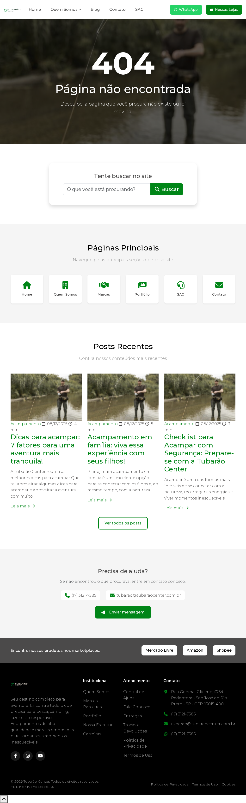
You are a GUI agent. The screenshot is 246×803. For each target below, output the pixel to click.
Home (35, 9)
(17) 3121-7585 (84, 595)
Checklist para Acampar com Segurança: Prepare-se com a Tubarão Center (199, 453)
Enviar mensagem (127, 612)
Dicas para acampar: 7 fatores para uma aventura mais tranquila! (45, 449)
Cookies (228, 784)
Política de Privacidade (170, 784)
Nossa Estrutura (99, 725)
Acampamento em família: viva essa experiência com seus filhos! (119, 449)
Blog (95, 9)
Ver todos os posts (123, 523)
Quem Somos (64, 9)
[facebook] (15, 756)
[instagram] (28, 756)
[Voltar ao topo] (4, 799)
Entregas (132, 716)
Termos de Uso (138, 755)
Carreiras (92, 734)
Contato (117, 9)
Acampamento (26, 424)
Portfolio (92, 716)
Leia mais (21, 506)
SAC (139, 9)
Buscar (170, 189)
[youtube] (40, 756)
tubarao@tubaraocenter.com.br (149, 595)
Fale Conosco (136, 707)
